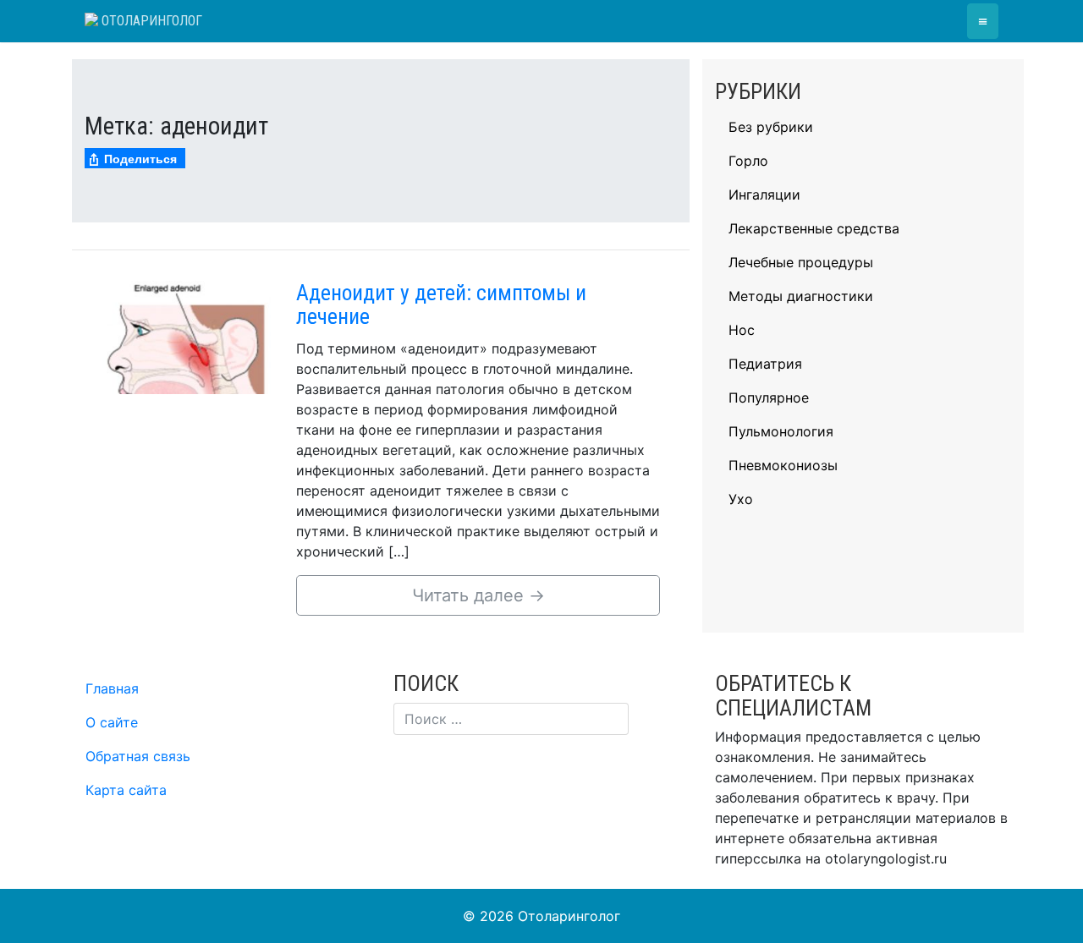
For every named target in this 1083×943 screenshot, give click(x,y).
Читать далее (478, 595)
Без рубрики (770, 126)
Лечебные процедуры (800, 262)
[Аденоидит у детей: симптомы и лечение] (186, 335)
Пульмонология (780, 431)
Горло (748, 160)
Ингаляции (764, 194)
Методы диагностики (800, 296)
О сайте (111, 722)
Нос (741, 329)
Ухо (740, 499)
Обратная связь (137, 756)
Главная (112, 688)
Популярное (768, 397)
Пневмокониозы (783, 465)
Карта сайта (126, 789)
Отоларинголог (150, 21)
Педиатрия (765, 363)
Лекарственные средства (813, 228)
